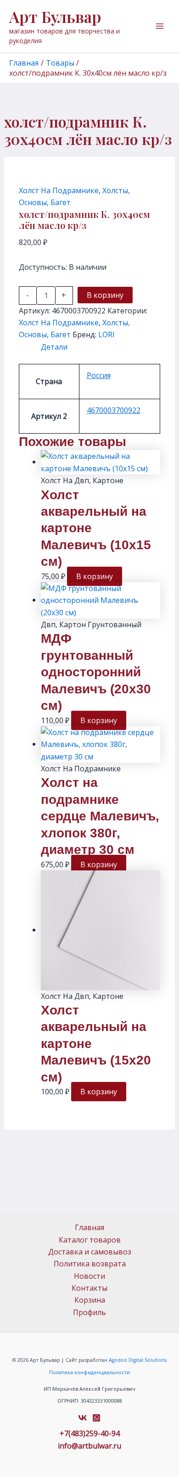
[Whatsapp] (96, 1418)
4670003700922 (113, 410)
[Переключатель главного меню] (160, 26)
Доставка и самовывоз (89, 1252)
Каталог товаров (90, 1240)
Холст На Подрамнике (59, 190)
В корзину (105, 295)
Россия (99, 375)
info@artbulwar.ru (89, 1446)
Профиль (89, 1312)
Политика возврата (90, 1264)
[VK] (82, 1418)
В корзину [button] (94, 576)
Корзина (89, 1300)
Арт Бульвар (55, 16)
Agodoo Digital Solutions (138, 1360)
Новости (89, 1276)
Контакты (89, 1288)
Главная (89, 1227)
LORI (106, 334)
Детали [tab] (54, 347)
